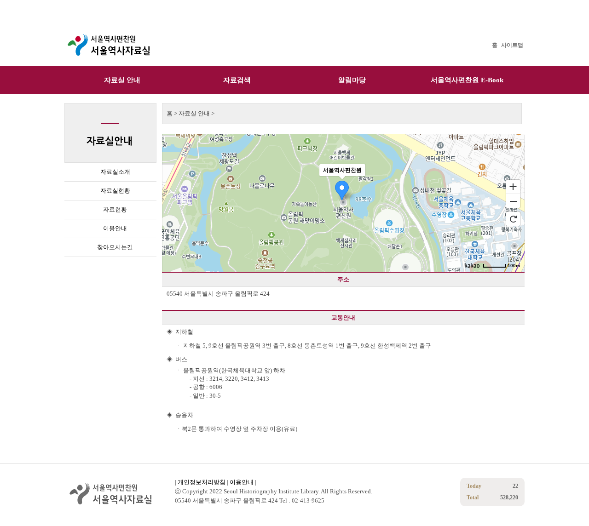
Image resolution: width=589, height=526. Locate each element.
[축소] (513, 201)
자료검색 (237, 80)
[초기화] (513, 219)
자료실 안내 (122, 80)
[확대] (513, 186)
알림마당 (352, 80)
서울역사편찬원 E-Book (467, 80)
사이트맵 (512, 45)
